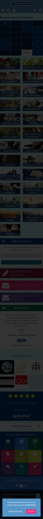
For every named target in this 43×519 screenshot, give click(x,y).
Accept (31, 511)
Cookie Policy (30, 505)
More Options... (15, 511)
